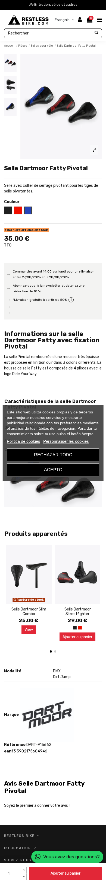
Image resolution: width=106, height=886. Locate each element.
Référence (15, 744)
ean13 (10, 751)
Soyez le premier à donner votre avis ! (37, 805)
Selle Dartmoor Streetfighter (77, 611)
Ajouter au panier (65, 873)
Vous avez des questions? (71, 856)
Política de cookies (23, 441)
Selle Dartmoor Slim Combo (28, 611)
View (28, 629)
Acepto (53, 469)
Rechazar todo (53, 455)
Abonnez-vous (24, 285)
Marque (11, 714)
